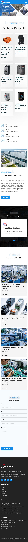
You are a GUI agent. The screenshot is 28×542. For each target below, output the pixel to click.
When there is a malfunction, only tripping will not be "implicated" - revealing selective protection (14, 380)
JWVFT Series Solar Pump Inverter (19, 79)
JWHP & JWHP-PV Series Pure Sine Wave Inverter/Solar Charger (7, 51)
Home (3, 487)
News (3, 493)
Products (4, 491)
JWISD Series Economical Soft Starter (6, 79)
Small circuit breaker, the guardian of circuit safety (13, 348)
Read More (4, 57)
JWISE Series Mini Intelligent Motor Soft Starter (20, 49)
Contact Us (4, 495)
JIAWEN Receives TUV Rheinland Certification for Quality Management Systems (13, 286)
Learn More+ (5, 197)
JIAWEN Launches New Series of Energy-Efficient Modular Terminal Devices (13, 318)
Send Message (7, 448)
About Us (4, 489)
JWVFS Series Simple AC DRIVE (20, 105)
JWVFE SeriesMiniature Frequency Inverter (6, 106)
